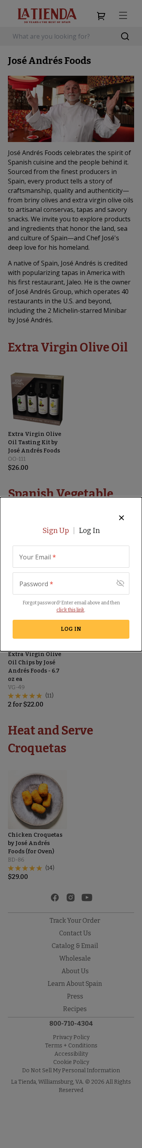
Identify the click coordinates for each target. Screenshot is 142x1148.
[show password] (120, 583)
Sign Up (56, 530)
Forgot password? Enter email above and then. (71, 606)
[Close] (121, 517)
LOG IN (71, 629)
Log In (89, 530)
